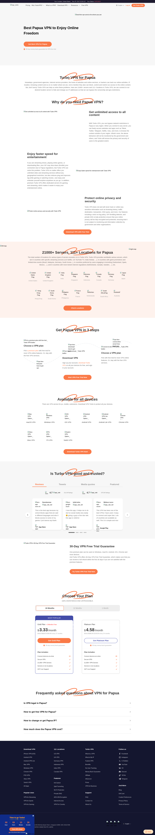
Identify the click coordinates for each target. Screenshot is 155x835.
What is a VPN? (51, 5)
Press (87, 782)
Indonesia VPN (59, 764)
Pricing (28, 5)
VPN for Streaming (30, 797)
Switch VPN (27, 782)
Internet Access (59, 801)
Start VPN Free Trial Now (77, 377)
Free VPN (85, 5)
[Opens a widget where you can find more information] (148, 832)
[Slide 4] (85, 532)
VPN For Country (59, 804)
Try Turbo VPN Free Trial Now (83, 572)
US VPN (56, 753)
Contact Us (88, 801)
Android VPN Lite (29, 761)
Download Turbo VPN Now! (77, 452)
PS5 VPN (27, 775)
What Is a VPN (90, 753)
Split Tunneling (59, 786)
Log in (128, 5)
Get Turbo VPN (138, 5)
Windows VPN (28, 768)
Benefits (88, 764)
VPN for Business (91, 786)
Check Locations (77, 308)
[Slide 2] (77, 532)
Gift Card (121, 793)
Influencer (88, 779)
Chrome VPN (28, 771)
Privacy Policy (123, 801)
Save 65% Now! (17, 829)
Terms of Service (124, 804)
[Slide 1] (72, 532)
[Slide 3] (81, 532)
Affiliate (87, 775)
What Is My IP (89, 757)
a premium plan (32, 351)
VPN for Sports (28, 801)
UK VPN (56, 757)
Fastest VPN (89, 761)
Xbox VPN (27, 779)
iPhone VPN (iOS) (29, 753)
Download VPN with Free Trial (77, 232)
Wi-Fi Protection (59, 790)
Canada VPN (58, 771)
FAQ (86, 797)
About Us (88, 804)
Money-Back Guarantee (92, 771)
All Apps (26, 786)
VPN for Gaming (29, 804)
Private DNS (58, 793)
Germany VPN (58, 761)
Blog (120, 790)
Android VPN (28, 757)
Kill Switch (57, 783)
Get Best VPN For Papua (37, 44)
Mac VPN (27, 764)
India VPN (57, 768)
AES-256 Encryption (60, 797)
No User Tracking (90, 768)
